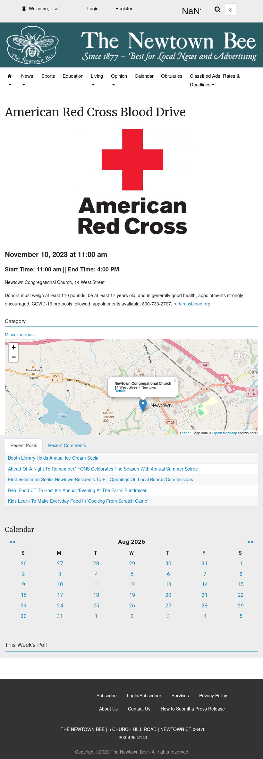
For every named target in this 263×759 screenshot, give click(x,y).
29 (132, 563)
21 (205, 595)
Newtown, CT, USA (190, 11)
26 (24, 563)
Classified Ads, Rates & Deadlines (215, 80)
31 (205, 563)
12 (132, 584)
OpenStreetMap (224, 432)
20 (168, 595)
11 (96, 584)
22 (241, 595)
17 (60, 595)
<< (12, 541)
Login (92, 8)
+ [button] (14, 347)
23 (24, 606)
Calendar (144, 75)
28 (96, 563)
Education (73, 75)
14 (205, 584)
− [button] (14, 357)
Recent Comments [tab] (67, 445)
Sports (48, 75)
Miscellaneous (19, 334)
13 (168, 584)
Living (97, 75)
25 (96, 606)
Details (120, 390)
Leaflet (185, 432)
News (27, 75)
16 (24, 595)
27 (60, 563)
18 (96, 595)
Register (123, 8)
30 (168, 563)
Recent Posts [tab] (23, 445)
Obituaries (171, 75)
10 (60, 584)
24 (60, 606)
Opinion (119, 75)
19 (132, 595)
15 (241, 584)
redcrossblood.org (192, 303)
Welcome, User (44, 8)
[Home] (10, 80)
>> (250, 541)
